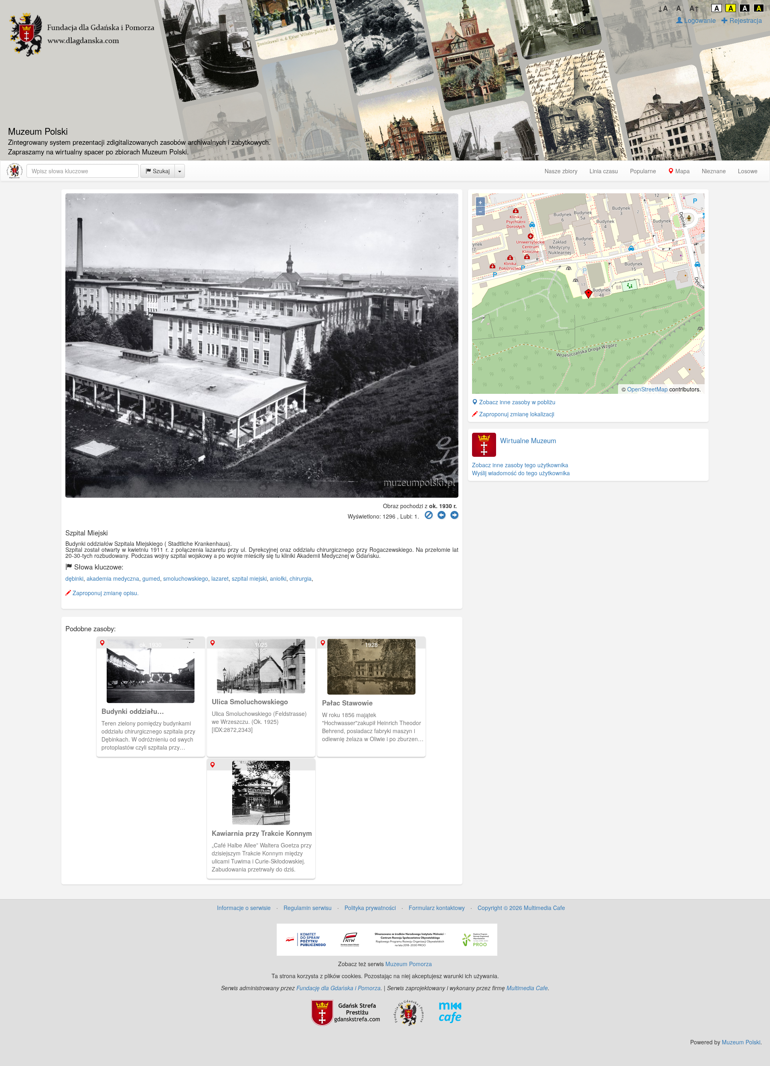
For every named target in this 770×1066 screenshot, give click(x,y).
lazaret (220, 578)
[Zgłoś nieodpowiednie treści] (429, 515)
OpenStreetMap (647, 389)
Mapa (682, 171)
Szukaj (160, 171)
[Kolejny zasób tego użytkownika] (454, 515)
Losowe (748, 171)
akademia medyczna (113, 578)
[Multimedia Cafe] (450, 1012)
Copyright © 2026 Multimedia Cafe (521, 908)
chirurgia (301, 578)
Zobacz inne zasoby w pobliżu (516, 402)
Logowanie (699, 20)
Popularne (643, 171)
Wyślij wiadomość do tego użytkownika (521, 473)
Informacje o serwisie (244, 908)
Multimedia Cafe (527, 988)
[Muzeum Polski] (14, 171)
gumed (151, 578)
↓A (663, 8)
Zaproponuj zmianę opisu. (105, 593)
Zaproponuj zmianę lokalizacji (516, 414)
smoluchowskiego (185, 578)
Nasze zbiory (561, 171)
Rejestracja (745, 20)
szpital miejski (249, 578)
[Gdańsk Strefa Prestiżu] (345, 1012)
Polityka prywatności (370, 908)
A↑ (694, 8)
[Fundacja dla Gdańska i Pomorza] (408, 1012)
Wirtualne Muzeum (528, 440)
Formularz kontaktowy (437, 908)
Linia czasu (604, 171)
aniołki (278, 578)
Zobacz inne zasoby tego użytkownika (520, 465)
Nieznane (714, 171)
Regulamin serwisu (308, 908)
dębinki (74, 578)
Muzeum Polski (741, 1042)
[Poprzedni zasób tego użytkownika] (442, 515)
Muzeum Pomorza (408, 964)
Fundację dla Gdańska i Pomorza (338, 988)
